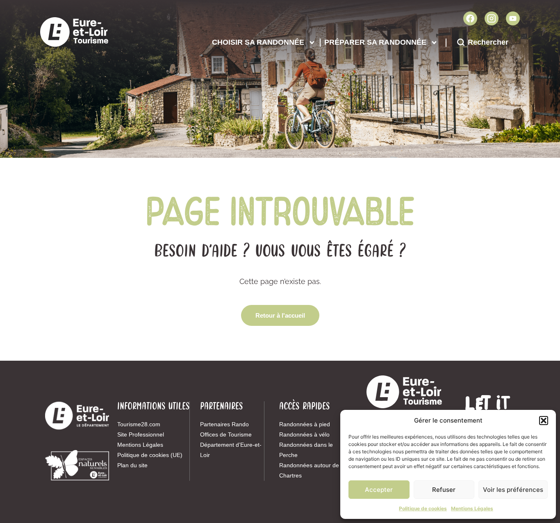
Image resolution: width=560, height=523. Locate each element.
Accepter (379, 489)
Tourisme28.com (138, 424)
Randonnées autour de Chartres (309, 470)
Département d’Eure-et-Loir (231, 449)
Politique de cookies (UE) (149, 455)
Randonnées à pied (304, 424)
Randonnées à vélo (304, 434)
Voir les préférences (513, 489)
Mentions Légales (472, 508)
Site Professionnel (140, 434)
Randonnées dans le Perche (306, 449)
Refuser (443, 489)
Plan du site (132, 465)
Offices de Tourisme (226, 434)
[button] (544, 420)
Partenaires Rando (224, 424)
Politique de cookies (423, 508)
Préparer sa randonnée (375, 42)
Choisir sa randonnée (258, 42)
